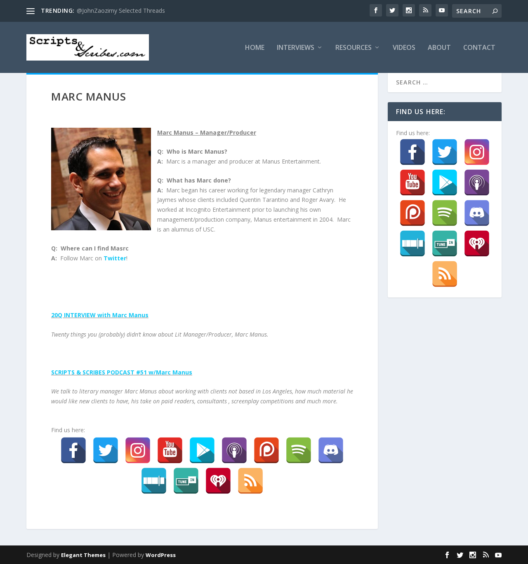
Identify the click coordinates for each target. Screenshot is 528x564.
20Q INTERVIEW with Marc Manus (99, 315)
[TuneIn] (186, 481)
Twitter (115, 258)
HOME (254, 48)
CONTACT (479, 48)
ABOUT (439, 48)
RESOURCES (353, 48)
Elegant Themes (83, 555)
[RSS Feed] (250, 481)
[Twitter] (105, 450)
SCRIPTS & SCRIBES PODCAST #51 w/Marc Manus (121, 372)
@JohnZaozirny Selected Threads (121, 10)
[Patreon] (266, 450)
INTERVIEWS (295, 48)
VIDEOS (404, 48)
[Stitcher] (154, 481)
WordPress (161, 555)
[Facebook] (73, 450)
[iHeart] (218, 481)
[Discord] (331, 450)
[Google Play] (202, 450)
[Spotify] (298, 450)
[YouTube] (170, 450)
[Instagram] (138, 450)
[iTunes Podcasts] (234, 450)
